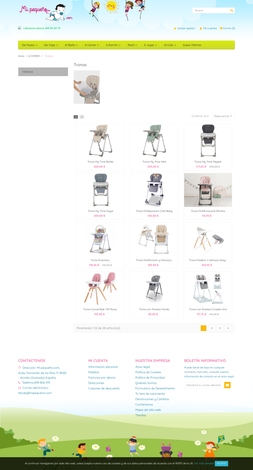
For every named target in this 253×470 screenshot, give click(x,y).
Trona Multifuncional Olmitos (208, 211)
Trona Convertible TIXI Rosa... (100, 309)
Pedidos (93, 372)
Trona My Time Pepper (208, 161)
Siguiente (228, 328)
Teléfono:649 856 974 (35, 382)
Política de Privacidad (150, 377)
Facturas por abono (102, 377)
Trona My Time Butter (101, 161)
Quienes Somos (146, 383)
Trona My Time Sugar (100, 211)
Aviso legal (142, 367)
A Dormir (112, 45)
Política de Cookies (148, 372)
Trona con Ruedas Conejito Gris (208, 309)
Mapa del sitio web (148, 410)
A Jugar (149, 45)
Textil (131, 45)
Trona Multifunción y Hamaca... (154, 260)
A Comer (91, 45)
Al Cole (169, 45)
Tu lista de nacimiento (150, 393)
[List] (82, 117)
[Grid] (76, 117)
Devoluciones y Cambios (152, 399)
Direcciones (96, 383)
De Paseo (28, 45)
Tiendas (140, 415)
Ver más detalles (204, 463)
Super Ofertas (192, 45)
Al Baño (70, 45)
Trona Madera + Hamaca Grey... (208, 260)
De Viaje (50, 45)
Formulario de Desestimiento (155, 388)
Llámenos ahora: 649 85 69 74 (41, 28)
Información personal (103, 367)
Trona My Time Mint (154, 161)
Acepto (221, 463)
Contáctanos (144, 404)
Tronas (27, 72)
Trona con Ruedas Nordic (154, 309)
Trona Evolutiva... (100, 260)
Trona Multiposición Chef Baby (154, 211)
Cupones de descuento (104, 388)
